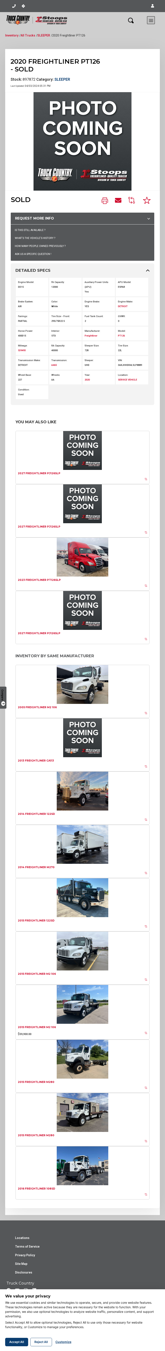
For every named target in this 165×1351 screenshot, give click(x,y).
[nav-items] (14, 6)
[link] (105, 201)
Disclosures (23, 1272)
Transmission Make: (29, 360)
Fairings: (23, 316)
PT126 (121, 335)
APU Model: (124, 282)
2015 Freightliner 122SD (36, 920)
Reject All (41, 1342)
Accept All (16, 1342)
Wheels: (55, 375)
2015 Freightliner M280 (36, 1082)
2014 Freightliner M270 (36, 867)
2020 (87, 379)
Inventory (11, 35)
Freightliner (91, 335)
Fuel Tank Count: (94, 316)
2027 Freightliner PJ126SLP (39, 473)
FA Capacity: (57, 282)
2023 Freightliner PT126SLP (39, 579)
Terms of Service (27, 1246)
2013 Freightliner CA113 (36, 760)
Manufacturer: (92, 331)
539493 (22, 350)
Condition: (24, 389)
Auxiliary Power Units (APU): (96, 284)
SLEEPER (43, 35)
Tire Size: (123, 345)
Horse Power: (25, 331)
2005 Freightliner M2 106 (37, 707)
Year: (87, 375)
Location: (123, 375)
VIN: (120, 360)
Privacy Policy (25, 1255)
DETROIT (123, 306)
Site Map (21, 1264)
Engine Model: (26, 282)
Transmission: (59, 360)
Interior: (55, 331)
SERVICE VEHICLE (127, 379)
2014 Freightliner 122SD (36, 813)
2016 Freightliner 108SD (36, 1188)
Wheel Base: (25, 375)
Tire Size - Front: (60, 316)
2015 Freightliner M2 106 (37, 973)
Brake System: (25, 301)
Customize (63, 1342)
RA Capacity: (58, 345)
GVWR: (121, 316)
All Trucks (28, 35)
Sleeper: (89, 360)
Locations (22, 1238)
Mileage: (23, 345)
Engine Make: (125, 301)
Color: (54, 301)
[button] (152, 6)
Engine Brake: (92, 301)
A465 (54, 365)
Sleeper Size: (92, 345)
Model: (122, 331)
